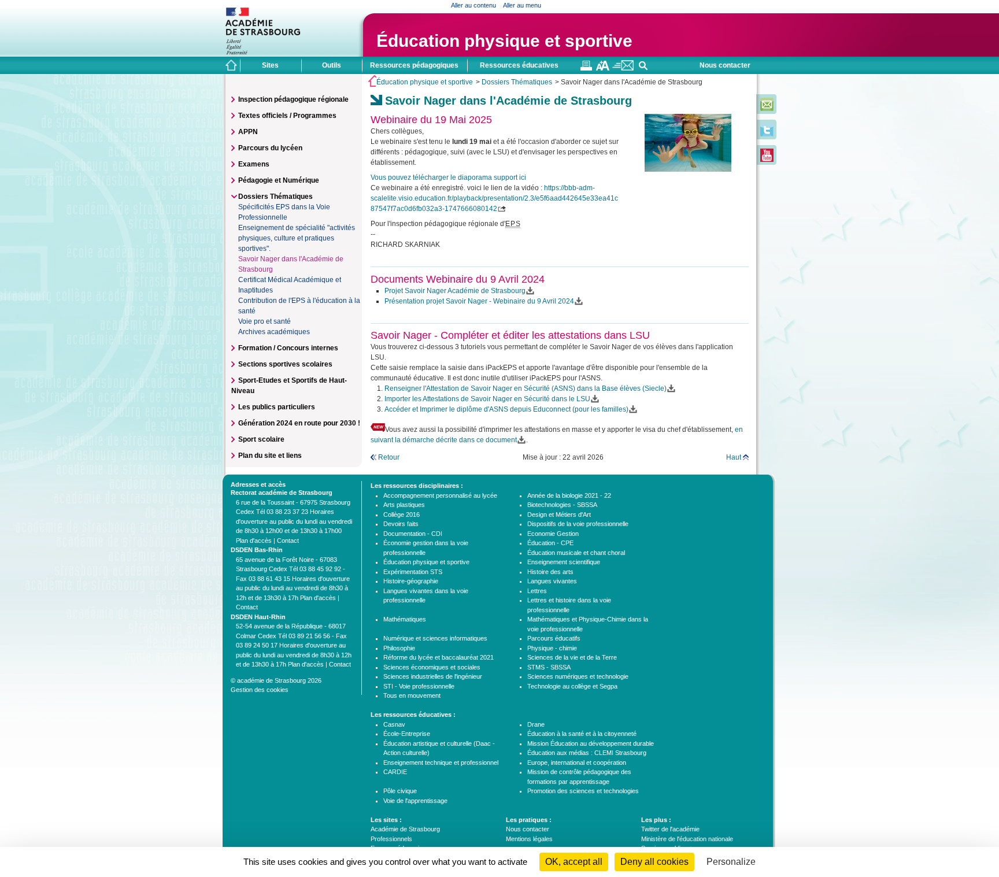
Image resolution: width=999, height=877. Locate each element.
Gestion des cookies (259, 689)
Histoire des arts (550, 571)
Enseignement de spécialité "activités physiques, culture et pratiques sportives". (296, 238)
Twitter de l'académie (670, 829)
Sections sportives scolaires (285, 364)
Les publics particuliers (276, 407)
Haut (733, 457)
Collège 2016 (401, 514)
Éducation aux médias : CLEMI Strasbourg (586, 752)
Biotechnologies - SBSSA (562, 504)
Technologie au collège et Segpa (572, 686)
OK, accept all (573, 862)
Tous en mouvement (412, 695)
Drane (536, 724)
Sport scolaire (261, 439)
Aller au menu (522, 5)
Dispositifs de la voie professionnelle (577, 523)
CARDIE (395, 771)
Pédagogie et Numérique (278, 180)
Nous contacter (725, 65)
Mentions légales (529, 838)
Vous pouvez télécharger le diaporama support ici (448, 177)
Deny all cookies (654, 862)
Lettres (537, 590)
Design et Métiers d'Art (559, 514)
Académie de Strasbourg (405, 829)
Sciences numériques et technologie (577, 676)
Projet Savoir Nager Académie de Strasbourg (455, 291)
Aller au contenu (473, 5)
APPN (248, 132)
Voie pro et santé (264, 321)
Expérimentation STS (412, 571)
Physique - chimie (552, 648)
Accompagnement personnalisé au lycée (440, 495)
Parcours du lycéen (270, 148)
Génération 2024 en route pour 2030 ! (299, 423)
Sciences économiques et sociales (431, 667)
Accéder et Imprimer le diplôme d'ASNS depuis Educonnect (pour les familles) (506, 409)
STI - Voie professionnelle (418, 686)
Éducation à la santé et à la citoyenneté (582, 733)
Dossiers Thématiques (517, 82)
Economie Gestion (553, 533)
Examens (253, 164)
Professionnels (391, 838)
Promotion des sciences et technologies (583, 790)
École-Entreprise (406, 733)
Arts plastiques (404, 504)
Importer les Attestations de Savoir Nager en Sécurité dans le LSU (487, 399)
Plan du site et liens (270, 456)
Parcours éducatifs (553, 638)
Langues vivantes (552, 581)
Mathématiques (404, 619)
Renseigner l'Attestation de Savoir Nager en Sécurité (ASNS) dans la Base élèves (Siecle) (525, 388)
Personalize (731, 862)
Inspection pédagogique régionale (293, 99)
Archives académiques (274, 332)
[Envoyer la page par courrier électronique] (623, 68)
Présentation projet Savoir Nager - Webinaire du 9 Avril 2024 (479, 301)
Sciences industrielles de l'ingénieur (432, 676)
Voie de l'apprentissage (415, 800)
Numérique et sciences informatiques (435, 638)
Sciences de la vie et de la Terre (572, 657)
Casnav (394, 724)
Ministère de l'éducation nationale (687, 838)
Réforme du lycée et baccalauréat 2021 (438, 657)
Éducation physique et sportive (504, 40)
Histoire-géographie (410, 581)
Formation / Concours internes (288, 348)
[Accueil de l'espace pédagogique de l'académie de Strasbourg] (231, 65)
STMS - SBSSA (549, 667)
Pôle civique (400, 790)
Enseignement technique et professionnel (440, 762)
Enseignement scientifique (563, 561)
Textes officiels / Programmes (287, 116)
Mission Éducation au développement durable (590, 743)
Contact (288, 540)
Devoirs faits (401, 523)
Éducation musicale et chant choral (576, 552)
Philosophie (399, 648)
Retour (388, 457)
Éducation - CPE (550, 542)
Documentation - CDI (412, 533)
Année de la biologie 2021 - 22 (569, 495)
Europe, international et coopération (576, 762)
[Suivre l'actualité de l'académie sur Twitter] (767, 134)
